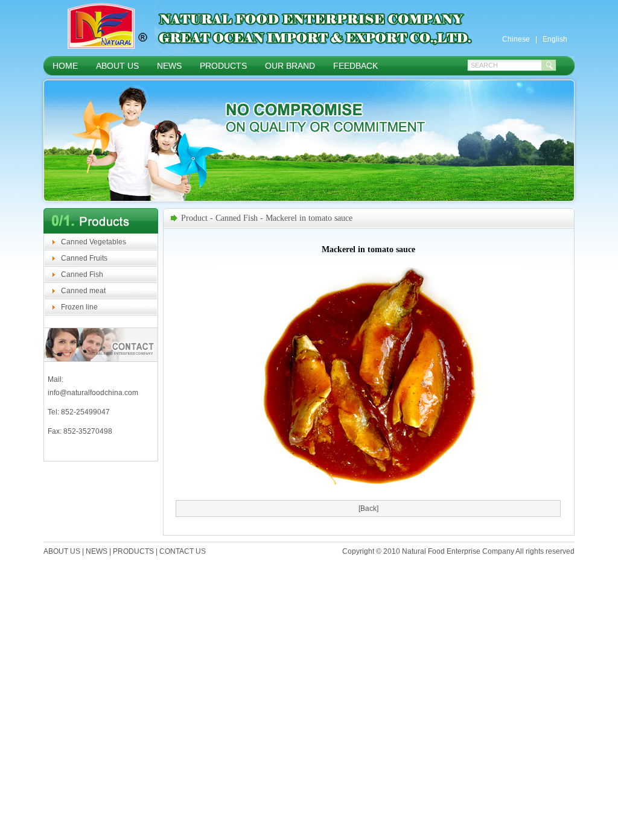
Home (65, 66)
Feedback (355, 66)
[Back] (368, 508)
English (555, 39)
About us (117, 66)
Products (223, 66)
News (169, 66)
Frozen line (79, 307)
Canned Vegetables (93, 242)
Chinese (516, 39)
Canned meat (83, 291)
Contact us (182, 551)
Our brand (290, 66)
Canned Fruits (84, 258)
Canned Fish (82, 274)
